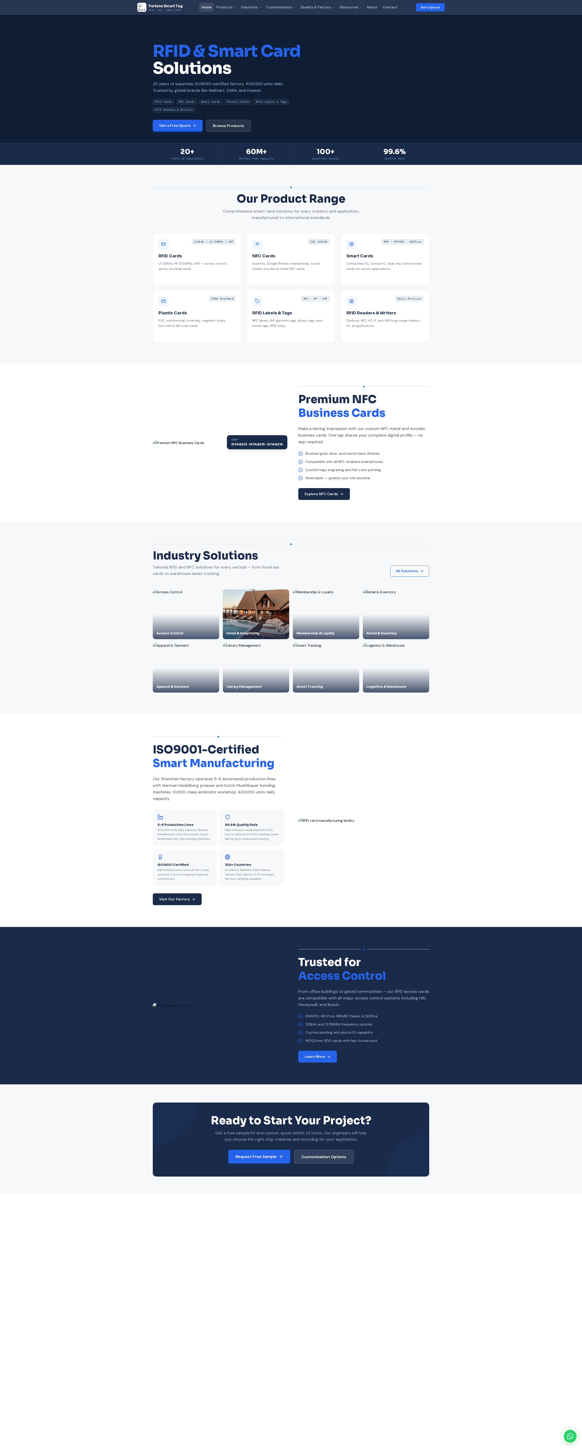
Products (224, 7)
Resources (349, 7)
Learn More (315, 1056)
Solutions (249, 7)
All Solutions (407, 571)
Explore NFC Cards (321, 494)
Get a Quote (430, 7)
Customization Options (323, 1157)
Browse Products (228, 125)
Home (206, 7)
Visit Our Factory (174, 899)
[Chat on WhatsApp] (570, 1436)
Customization (279, 7)
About (372, 7)
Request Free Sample (256, 1156)
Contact (390, 7)
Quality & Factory (316, 7)
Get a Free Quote (175, 125)
